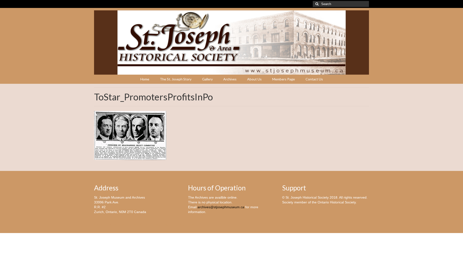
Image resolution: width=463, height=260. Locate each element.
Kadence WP (187, 224)
